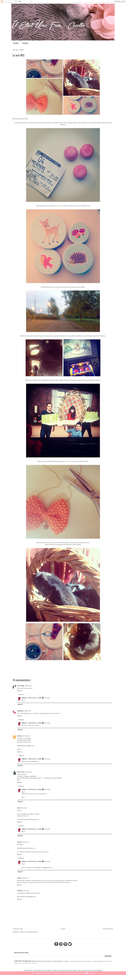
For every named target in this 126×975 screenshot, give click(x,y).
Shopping (26, 961)
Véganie (59, 961)
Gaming (16, 963)
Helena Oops (20, 772)
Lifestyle (18, 961)
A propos (25, 43)
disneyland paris (40, 961)
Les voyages (65, 961)
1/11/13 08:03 (47, 789)
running (54, 961)
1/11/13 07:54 (47, 759)
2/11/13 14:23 (25, 842)
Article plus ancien (108, 929)
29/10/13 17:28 (27, 711)
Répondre (19, 691)
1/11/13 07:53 (47, 723)
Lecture (70, 961)
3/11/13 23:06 (26, 890)
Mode (35, 963)
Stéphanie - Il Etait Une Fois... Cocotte (31, 698)
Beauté (33, 961)
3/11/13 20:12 (25, 878)
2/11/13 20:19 (47, 861)
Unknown (19, 736)
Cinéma (110, 961)
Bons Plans (105, 961)
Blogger (100, 970)
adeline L (19, 878)
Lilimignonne (20, 711)
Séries (88, 961)
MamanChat (48, 961)
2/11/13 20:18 (47, 829)
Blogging (75, 961)
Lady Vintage (20, 685)
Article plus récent (18, 929)
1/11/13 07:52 (47, 698)
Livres (32, 963)
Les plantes (94, 961)
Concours (20, 963)
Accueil (15, 43)
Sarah (18, 808)
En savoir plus (92, 973)
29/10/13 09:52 (28, 685)
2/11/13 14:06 (24, 808)
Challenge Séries (82, 961)
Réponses (21, 694)
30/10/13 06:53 (28, 772)
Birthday (99, 961)
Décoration (28, 963)
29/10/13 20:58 (25, 736)
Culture (24, 963)
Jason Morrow (88, 970)
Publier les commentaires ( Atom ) (29, 932)
